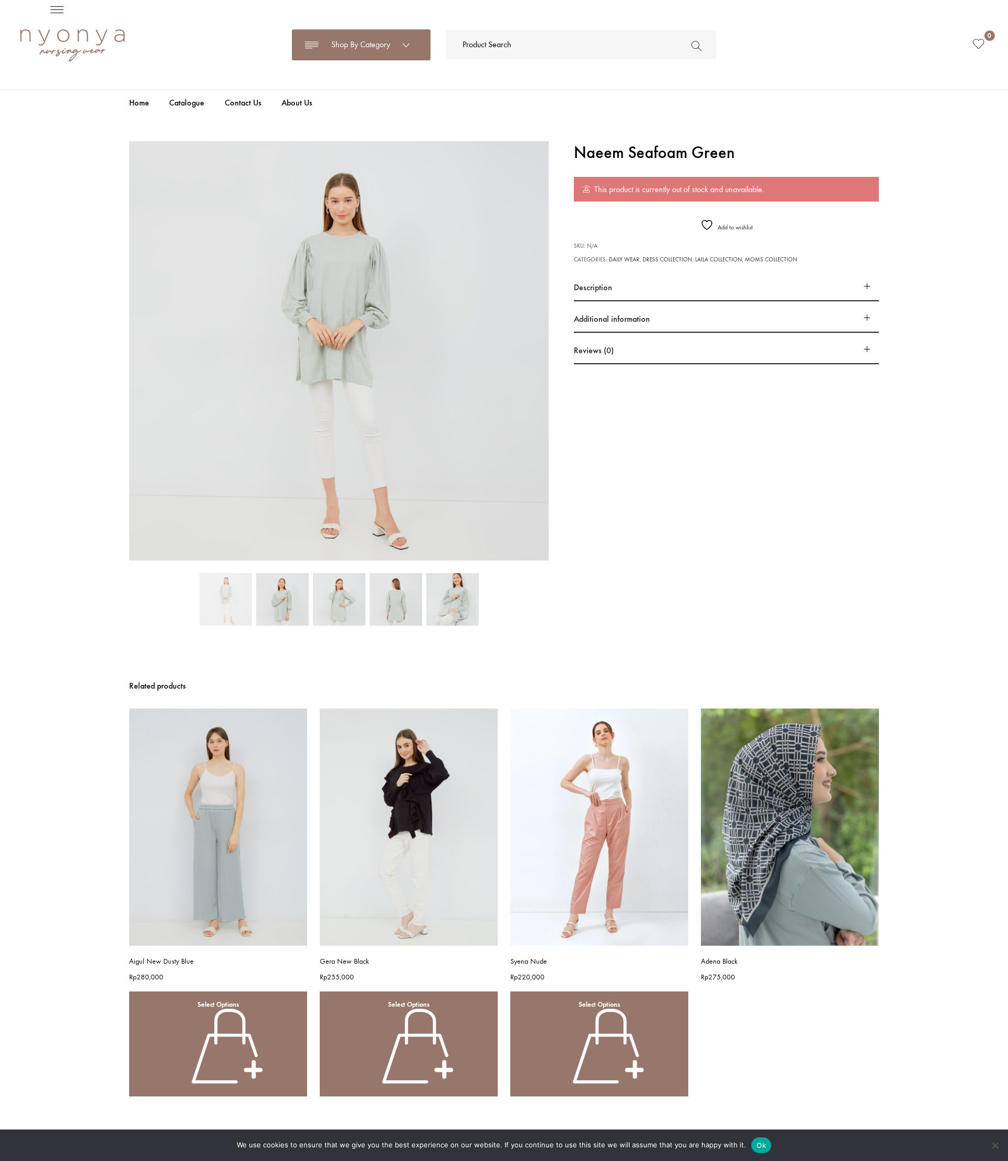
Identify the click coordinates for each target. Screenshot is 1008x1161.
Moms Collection (771, 259)
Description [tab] (593, 287)
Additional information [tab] (612, 319)
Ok (761, 1145)
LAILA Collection (718, 259)
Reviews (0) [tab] (594, 350)
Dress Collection (667, 259)
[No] (995, 1145)
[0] (978, 44)
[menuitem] (139, 102)
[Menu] (57, 9)
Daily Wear (624, 259)
